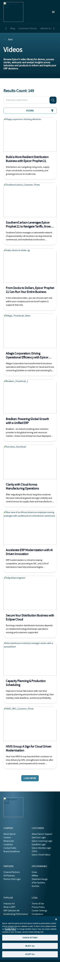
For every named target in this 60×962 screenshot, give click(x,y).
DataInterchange (39, 879)
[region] (30, 938)
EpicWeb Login (39, 844)
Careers (7, 837)
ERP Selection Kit (11, 910)
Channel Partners (11, 872)
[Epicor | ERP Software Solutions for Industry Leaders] (13, 12)
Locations (8, 844)
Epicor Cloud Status (41, 854)
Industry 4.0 (9, 903)
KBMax (35, 875)
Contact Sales (9, 848)
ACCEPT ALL (30, 954)
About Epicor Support (42, 834)
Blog (12, 28)
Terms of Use (38, 903)
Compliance (37, 914)
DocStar (35, 886)
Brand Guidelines (11, 851)
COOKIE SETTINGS (30, 937)
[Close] (56, 919)
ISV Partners (9, 875)
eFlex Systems (38, 882)
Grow (34, 872)
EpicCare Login (39, 837)
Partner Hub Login (12, 879)
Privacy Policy (38, 907)
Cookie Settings (39, 910)
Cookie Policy (10, 929)
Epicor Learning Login (42, 841)
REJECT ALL (30, 946)
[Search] (53, 100)
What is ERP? (9, 907)
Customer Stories (27, 28)
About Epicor (9, 834)
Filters (30, 110)
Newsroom (8, 841)
